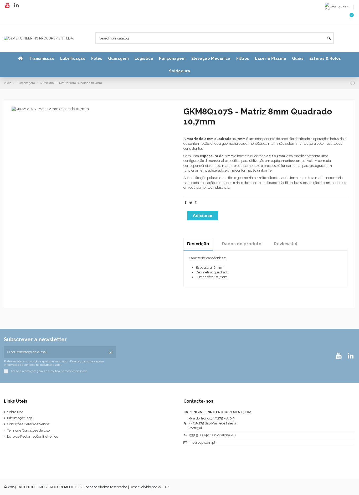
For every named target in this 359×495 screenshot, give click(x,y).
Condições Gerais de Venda (28, 424)
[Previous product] (351, 83)
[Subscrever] (110, 352)
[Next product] (354, 83)
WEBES (164, 487)
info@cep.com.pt (202, 442)
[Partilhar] (185, 203)
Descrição (198, 243)
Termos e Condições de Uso (28, 430)
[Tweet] (190, 203)
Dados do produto (241, 243)
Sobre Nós (15, 412)
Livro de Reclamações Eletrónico (32, 436)
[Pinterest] (196, 203)
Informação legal (20, 418)
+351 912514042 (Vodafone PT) (212, 435)
